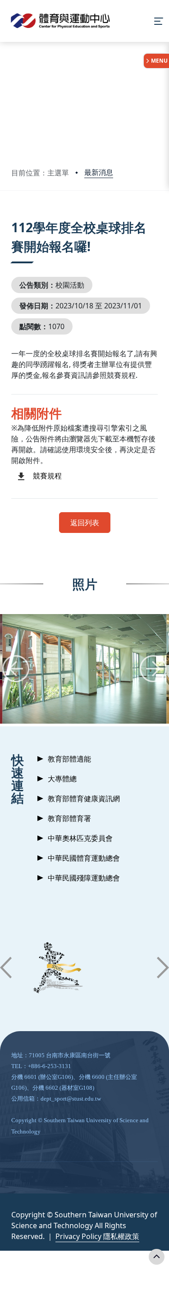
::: (13, 216)
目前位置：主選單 (40, 173)
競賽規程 (47, 476)
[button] (15, 668)
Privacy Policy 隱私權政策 (97, 1236)
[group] (85, 668)
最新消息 (98, 172)
